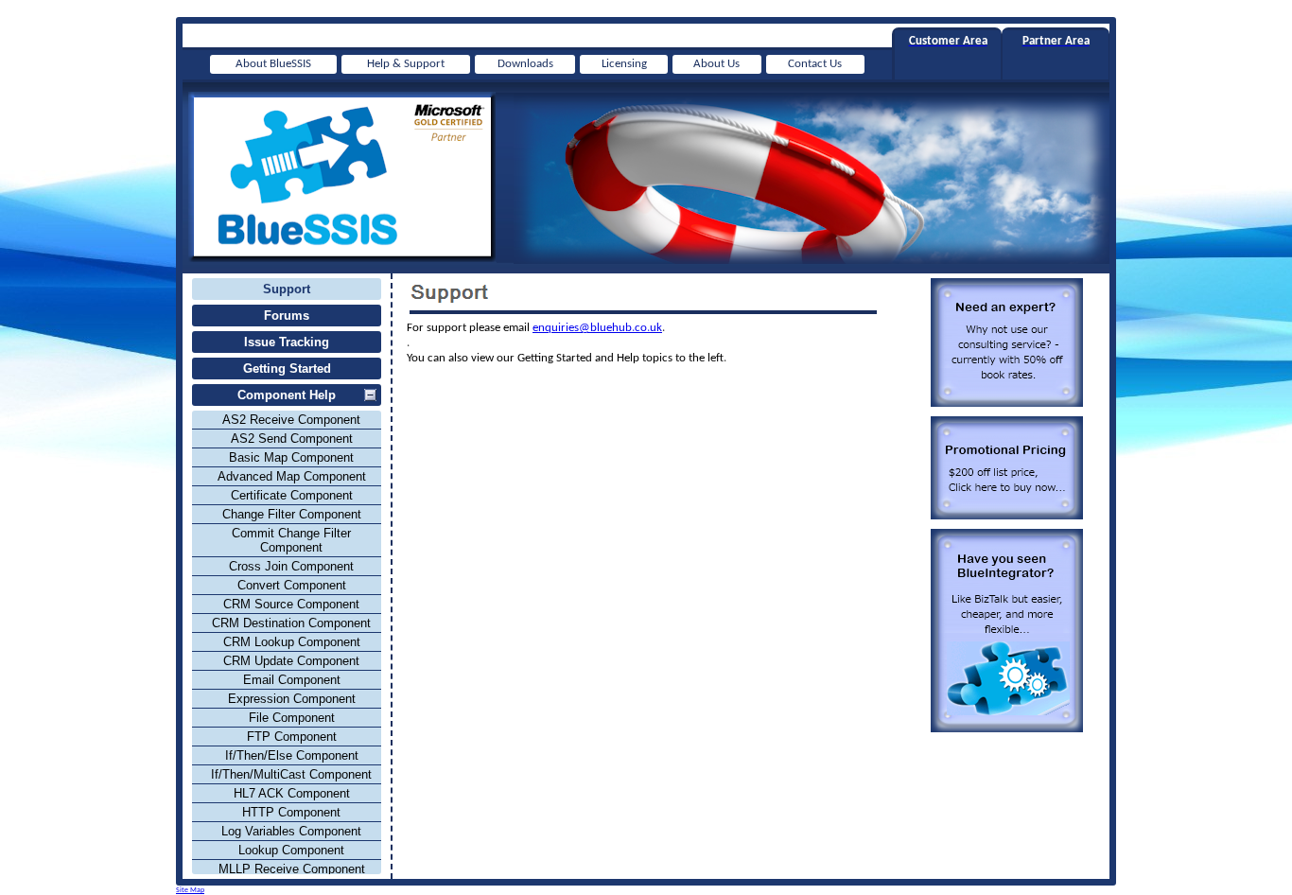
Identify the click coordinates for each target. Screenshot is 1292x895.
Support (286, 289)
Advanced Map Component (292, 476)
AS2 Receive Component (291, 419)
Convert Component (291, 585)
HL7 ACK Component (292, 793)
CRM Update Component (291, 661)
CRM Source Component (291, 604)
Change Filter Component (291, 514)
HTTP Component (291, 812)
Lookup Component (291, 850)
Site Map (190, 890)
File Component (292, 718)
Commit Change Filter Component (291, 540)
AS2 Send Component (292, 438)
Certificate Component (292, 495)
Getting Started (287, 368)
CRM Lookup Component (291, 642)
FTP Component (292, 736)
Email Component (291, 680)
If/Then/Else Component (291, 755)
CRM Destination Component (291, 623)
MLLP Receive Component (291, 869)
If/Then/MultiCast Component (291, 774)
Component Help (286, 395)
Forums (286, 315)
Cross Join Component (291, 566)
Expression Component (292, 699)
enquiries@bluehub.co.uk (597, 328)
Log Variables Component (291, 831)
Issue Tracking (286, 342)
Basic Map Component (291, 457)
